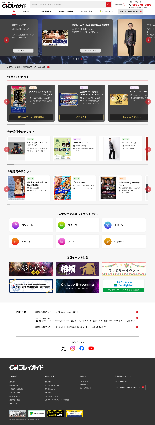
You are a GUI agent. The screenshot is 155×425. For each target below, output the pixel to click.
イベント (26, 241)
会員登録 (26, 11)
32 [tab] (105, 204)
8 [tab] (139, 124)
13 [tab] (90, 164)
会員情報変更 (46, 11)
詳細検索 (118, 4)
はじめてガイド (107, 11)
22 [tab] (74, 204)
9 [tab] (64, 164)
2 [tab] (76, 61)
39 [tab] (127, 204)
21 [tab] (144, 164)
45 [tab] (146, 204)
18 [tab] (124, 164)
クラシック (120, 241)
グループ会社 (84, 388)
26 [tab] (87, 204)
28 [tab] (93, 204)
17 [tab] (117, 164)
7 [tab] (121, 124)
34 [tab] (111, 204)
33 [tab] (108, 204)
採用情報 (83, 385)
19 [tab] (131, 164)
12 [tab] (84, 164)
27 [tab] (90, 204)
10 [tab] (71, 164)
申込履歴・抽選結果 (66, 11)
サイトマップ (13, 403)
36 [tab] (118, 204)
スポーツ (118, 225)
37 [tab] (121, 204)
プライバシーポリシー (52, 385)
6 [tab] (104, 124)
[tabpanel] (77, 37)
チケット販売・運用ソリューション (128, 387)
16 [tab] (111, 164)
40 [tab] (130, 204)
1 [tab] (73, 61)
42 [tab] (136, 204)
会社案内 (83, 381)
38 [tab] (124, 204)
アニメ (71, 241)
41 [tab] (133, 204)
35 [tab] (115, 204)
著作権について (50, 389)
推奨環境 (47, 382)
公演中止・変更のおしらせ (129, 11)
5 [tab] (86, 124)
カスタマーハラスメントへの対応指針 (57, 400)
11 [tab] (77, 164)
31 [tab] (102, 204)
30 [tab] (99, 204)
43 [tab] (139, 204)
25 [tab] (83, 204)
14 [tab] (97, 164)
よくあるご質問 (86, 11)
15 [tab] (104, 164)
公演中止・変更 (14, 400)
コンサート (27, 225)
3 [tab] (78, 61)
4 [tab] (81, 61)
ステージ (72, 225)
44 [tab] (143, 204)
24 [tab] (80, 204)
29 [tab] (96, 204)
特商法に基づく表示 (51, 396)
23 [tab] (77, 204)
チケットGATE (119, 381)
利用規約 (47, 393)
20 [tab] (137, 164)
